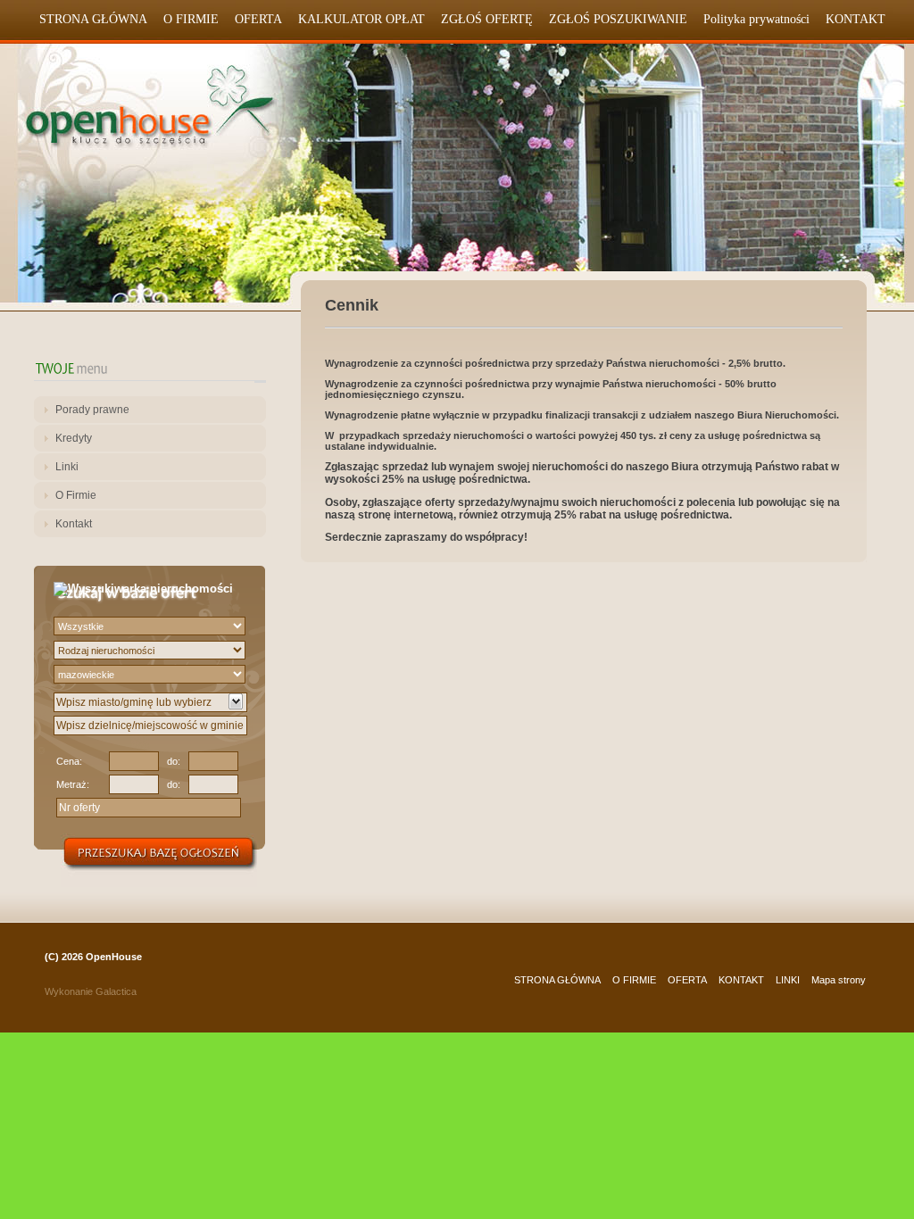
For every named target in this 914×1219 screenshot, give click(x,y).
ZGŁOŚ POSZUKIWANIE (618, 19)
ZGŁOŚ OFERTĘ (487, 19)
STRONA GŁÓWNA (93, 19)
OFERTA (258, 19)
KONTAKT (855, 19)
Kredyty (73, 438)
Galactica (116, 991)
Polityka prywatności (756, 19)
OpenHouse (114, 956)
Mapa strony (838, 979)
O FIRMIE (191, 19)
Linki (67, 466)
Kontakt (73, 524)
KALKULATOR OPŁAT (361, 19)
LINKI (788, 979)
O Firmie (75, 495)
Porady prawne (92, 409)
